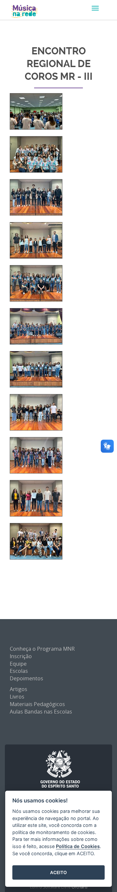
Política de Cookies (78, 846)
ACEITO (58, 872)
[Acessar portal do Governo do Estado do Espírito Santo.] (60, 769)
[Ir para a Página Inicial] (24, 11)
